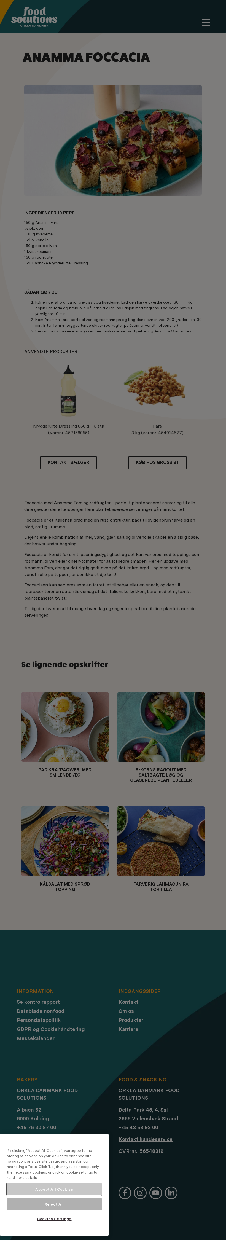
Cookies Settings (54, 1219)
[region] (54, 1185)
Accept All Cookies (54, 1189)
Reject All (54, 1204)
